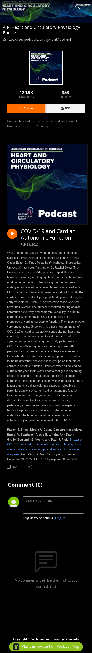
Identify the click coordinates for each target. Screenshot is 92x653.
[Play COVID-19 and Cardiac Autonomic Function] (12, 234)
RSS (68, 108)
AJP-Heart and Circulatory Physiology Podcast (41, 30)
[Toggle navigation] (87, 6)
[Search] (78, 6)
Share (28, 108)
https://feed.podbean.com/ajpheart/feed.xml (39, 39)
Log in (60, 518)
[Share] (30, 466)
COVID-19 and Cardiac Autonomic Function (48, 234)
